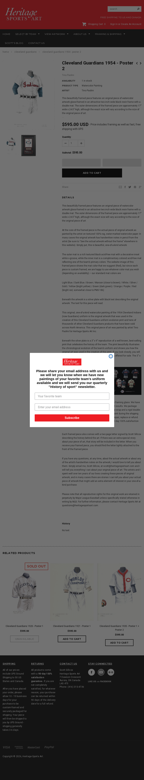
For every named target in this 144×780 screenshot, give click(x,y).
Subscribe (72, 417)
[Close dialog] (111, 356)
